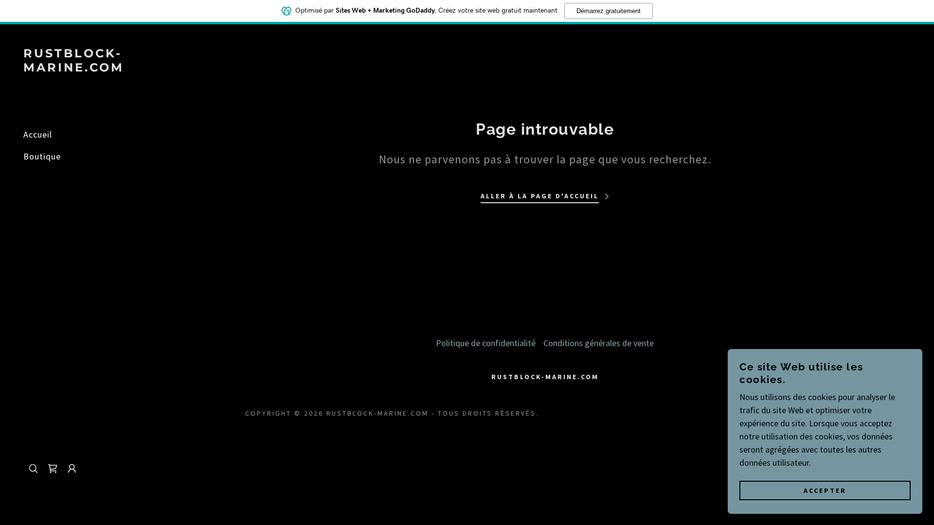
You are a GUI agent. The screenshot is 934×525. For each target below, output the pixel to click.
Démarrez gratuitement (608, 11)
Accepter (825, 490)
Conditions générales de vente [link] (598, 343)
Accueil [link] (37, 134)
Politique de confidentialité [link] (486, 343)
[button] (72, 468)
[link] (77, 68)
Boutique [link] (42, 156)
